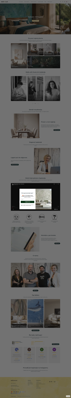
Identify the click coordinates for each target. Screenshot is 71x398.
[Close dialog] (50, 190)
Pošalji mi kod (27, 201)
